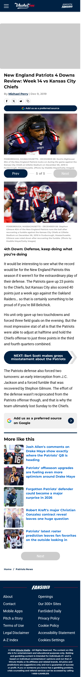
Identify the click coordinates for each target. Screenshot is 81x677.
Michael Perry (18, 94)
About (8, 597)
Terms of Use (13, 625)
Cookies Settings (51, 640)
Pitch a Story (13, 618)
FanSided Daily (49, 611)
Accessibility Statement (56, 633)
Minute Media (23, 650)
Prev (15, 173)
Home (8, 569)
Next (65, 173)
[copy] (28, 101)
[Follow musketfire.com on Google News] (71, 421)
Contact (9, 604)
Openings (45, 597)
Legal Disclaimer (16, 633)
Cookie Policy (48, 625)
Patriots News (24, 569)
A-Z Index (10, 640)
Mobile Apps (13, 611)
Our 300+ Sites (49, 604)
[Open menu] (6, 6)
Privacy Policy (49, 618)
